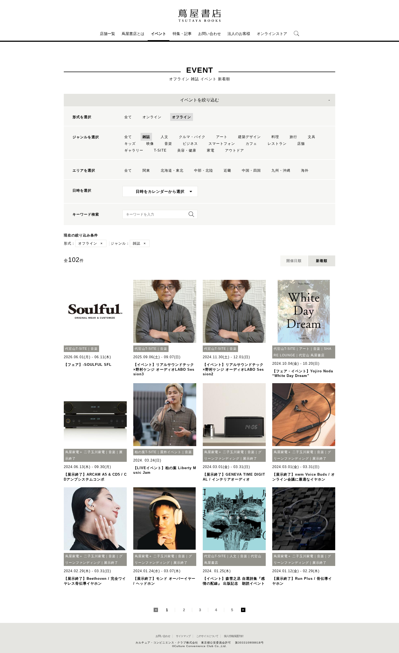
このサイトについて (207, 636)
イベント (158, 33)
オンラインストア (272, 33)
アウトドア (234, 150)
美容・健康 (186, 150)
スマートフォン (221, 144)
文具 (311, 137)
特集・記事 (182, 33)
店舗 (301, 144)
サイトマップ (183, 636)
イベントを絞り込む (199, 100)
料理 (275, 137)
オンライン (152, 117)
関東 (146, 170)
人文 (164, 137)
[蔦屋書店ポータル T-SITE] (199, 15)
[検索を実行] (190, 216)
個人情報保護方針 (233, 636)
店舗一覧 (107, 33)
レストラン (277, 144)
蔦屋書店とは (133, 33)
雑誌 (146, 137)
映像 (150, 144)
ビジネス (190, 144)
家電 (210, 150)
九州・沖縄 (280, 170)
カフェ (251, 144)
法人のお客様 (238, 33)
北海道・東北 (172, 170)
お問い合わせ (209, 33)
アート (221, 137)
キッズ (130, 144)
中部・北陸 (203, 170)
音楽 (168, 144)
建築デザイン (249, 137)
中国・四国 (251, 170)
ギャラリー (133, 150)
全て (128, 117)
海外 (305, 170)
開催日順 (294, 261)
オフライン (181, 117)
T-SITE (160, 150)
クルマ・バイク (192, 137)
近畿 (227, 170)
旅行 (293, 137)
